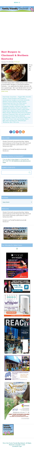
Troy (7, 119)
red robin (21, 114)
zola (17, 122)
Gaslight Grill (6, 108)
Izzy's (8, 111)
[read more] (4, 91)
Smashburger (7, 117)
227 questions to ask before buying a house (17, 161)
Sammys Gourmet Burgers (11, 116)
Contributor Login (17, 446)
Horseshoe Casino (15, 109)
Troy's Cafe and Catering (16, 119)
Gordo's (13, 108)
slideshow (22, 116)
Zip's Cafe (13, 122)
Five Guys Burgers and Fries (16, 104)
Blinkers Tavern (7, 101)
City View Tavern (21, 103)
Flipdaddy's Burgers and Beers (12, 106)
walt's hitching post (11, 120)
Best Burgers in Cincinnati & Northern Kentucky (14, 55)
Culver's (5, 104)
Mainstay (14, 112)
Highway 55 (6, 109)
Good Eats (13, 97)
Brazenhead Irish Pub (9, 103)
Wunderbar (6, 122)
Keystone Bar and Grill (17, 111)
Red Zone (27, 114)
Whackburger (22, 120)
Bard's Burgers (12, 98)
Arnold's (28, 97)
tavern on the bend (17, 117)
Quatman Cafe (13, 114)
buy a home (15, 159)
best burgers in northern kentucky (19, 100)
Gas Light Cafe (25, 106)
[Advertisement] (17, 30)
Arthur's (5, 98)
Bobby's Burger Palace (19, 101)
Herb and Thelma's (21, 108)
